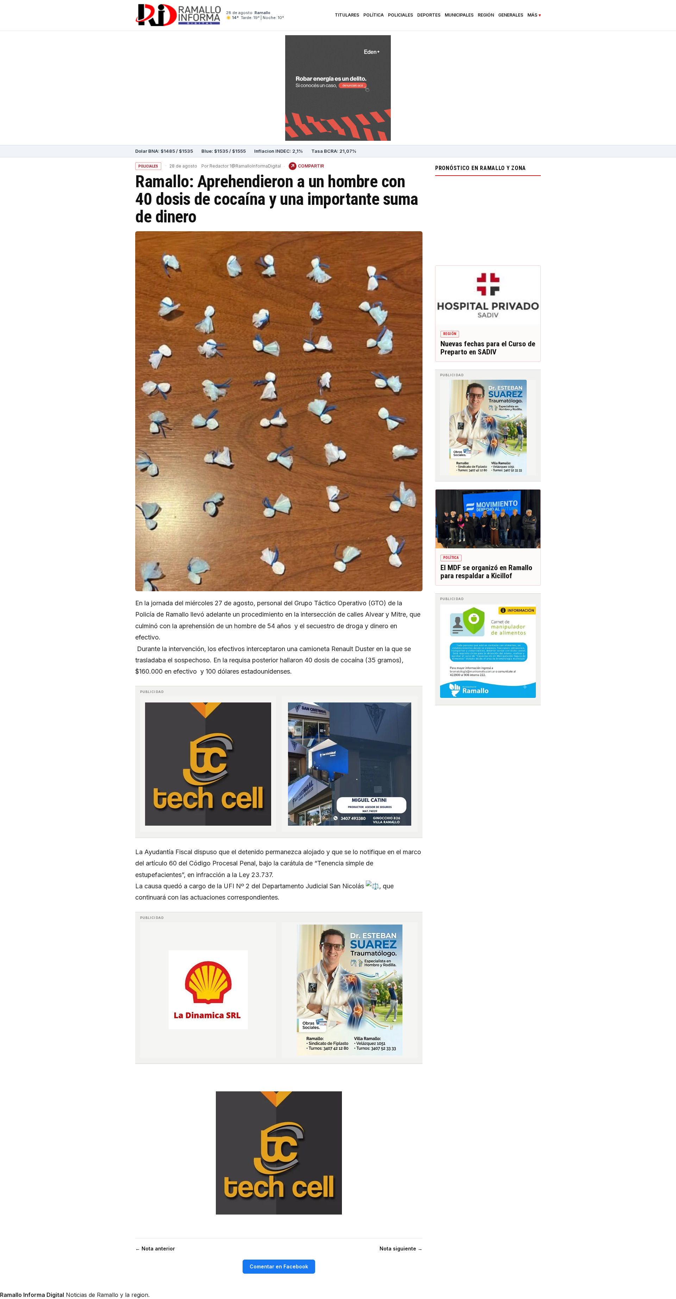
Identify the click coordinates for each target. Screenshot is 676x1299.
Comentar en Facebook (279, 1266)
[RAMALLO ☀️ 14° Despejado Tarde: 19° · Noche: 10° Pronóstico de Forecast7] (488, 219)
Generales (510, 15)
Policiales (400, 15)
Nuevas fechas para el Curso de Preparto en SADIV (487, 348)
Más (532, 15)
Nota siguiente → (401, 1248)
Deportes (428, 15)
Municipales (459, 15)
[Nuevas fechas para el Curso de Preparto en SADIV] (488, 295)
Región (486, 15)
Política (373, 15)
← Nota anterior (155, 1248)
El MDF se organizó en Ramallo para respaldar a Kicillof (486, 571)
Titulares (347, 15)
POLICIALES (148, 166)
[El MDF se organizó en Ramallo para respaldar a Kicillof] (488, 519)
